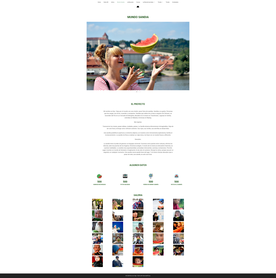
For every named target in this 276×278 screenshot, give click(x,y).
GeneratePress (146, 275)
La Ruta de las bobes (148, 2)
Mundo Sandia (120, 2)
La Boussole (130, 2)
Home (99, 2)
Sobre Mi (106, 2)
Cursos (138, 2)
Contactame (175, 2)
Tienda (159, 2)
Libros (112, 2)
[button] (89, 56)
